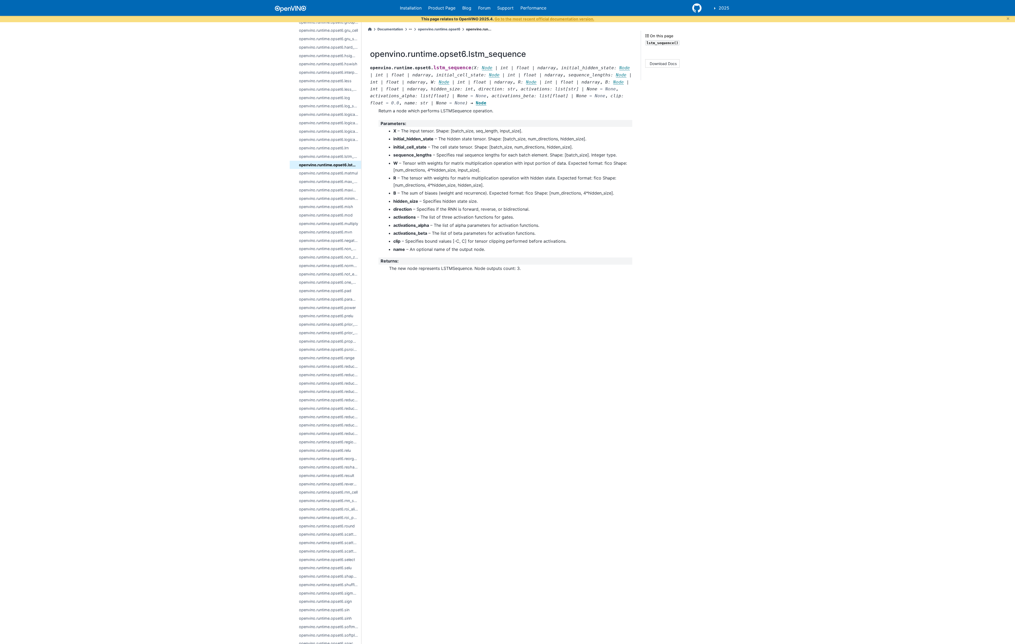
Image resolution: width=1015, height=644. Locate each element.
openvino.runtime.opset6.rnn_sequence (330, 500)
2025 (724, 8)
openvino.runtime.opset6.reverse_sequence (330, 484)
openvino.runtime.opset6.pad (325, 290)
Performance (533, 8)
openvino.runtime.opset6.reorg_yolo (330, 458)
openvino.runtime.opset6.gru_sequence (330, 38)
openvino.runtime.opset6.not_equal (330, 274)
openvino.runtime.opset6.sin (324, 610)
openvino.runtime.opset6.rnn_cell (328, 492)
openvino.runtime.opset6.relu (325, 450)
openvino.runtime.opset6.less (325, 81)
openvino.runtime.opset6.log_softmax (330, 106)
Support (505, 8)
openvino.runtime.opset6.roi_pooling (330, 517)
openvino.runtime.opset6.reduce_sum (330, 433)
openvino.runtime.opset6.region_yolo (330, 442)
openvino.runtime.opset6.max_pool (330, 181)
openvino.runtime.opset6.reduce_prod (330, 425)
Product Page (441, 8)
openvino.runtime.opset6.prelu (326, 316)
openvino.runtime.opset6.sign (325, 601)
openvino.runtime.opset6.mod (326, 215)
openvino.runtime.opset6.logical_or (330, 131)
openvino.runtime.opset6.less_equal (330, 89)
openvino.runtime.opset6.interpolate (330, 72)
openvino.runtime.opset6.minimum (330, 198)
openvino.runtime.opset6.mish (326, 206)
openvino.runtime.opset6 (439, 29)
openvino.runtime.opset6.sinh (325, 618)
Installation (411, 8)
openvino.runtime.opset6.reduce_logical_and (330, 383)
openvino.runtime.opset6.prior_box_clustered (330, 332)
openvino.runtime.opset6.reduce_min (330, 417)
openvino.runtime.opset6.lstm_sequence (330, 165)
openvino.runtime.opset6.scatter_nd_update (330, 542)
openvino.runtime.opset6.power (327, 307)
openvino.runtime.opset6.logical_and (330, 114)
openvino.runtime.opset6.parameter (330, 299)
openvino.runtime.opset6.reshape (329, 467)
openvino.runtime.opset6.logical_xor (330, 139)
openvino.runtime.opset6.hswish (328, 64)
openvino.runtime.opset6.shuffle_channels (330, 584)
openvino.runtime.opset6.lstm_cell (329, 156)
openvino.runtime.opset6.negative (329, 240)
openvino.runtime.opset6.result (326, 475)
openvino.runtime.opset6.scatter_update (330, 551)
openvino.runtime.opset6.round (327, 526)
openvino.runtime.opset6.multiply (328, 223)
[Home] (370, 29)
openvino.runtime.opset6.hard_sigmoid (330, 47)
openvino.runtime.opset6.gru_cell (328, 30)
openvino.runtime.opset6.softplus (329, 635)
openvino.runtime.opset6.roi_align (329, 509)
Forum (484, 8)
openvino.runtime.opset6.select (327, 559)
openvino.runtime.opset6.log (324, 97)
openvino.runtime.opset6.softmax (329, 626)
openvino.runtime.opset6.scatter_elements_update (330, 534)
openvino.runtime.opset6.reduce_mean (330, 408)
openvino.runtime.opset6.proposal (329, 341)
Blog (466, 8)
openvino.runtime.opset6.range (326, 358)
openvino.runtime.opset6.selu (325, 567)
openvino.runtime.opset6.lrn (324, 148)
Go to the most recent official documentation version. (544, 19)
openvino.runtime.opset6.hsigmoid (330, 55)
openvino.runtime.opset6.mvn (325, 232)
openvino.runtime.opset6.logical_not (330, 123)
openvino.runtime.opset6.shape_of (330, 576)
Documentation (390, 29)
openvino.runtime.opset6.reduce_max (330, 400)
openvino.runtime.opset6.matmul (328, 173)
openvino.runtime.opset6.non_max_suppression (330, 248)
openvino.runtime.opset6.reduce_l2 (330, 374)
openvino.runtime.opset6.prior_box (330, 324)
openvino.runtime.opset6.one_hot (329, 282)
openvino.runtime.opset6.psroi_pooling (330, 349)
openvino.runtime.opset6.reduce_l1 (330, 366)
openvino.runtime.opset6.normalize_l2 (330, 265)
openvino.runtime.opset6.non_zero (330, 257)
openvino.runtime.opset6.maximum (330, 190)
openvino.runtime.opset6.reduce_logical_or (330, 391)
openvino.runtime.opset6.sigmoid (329, 593)
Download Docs (663, 63)
